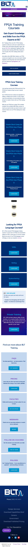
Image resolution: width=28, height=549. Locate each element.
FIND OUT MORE (14, 460)
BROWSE (14, 440)
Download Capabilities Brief (14, 523)
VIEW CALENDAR (14, 68)
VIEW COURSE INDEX (14, 73)
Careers (14, 526)
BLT (8, 4)
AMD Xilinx (7, 48)
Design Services (14, 520)
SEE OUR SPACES (14, 419)
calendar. (19, 238)
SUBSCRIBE (6, 541)
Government (14, 529)
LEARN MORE (14, 141)
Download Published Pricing (14, 532)
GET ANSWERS (14, 378)
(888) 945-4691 (16, 510)
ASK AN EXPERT (14, 9)
